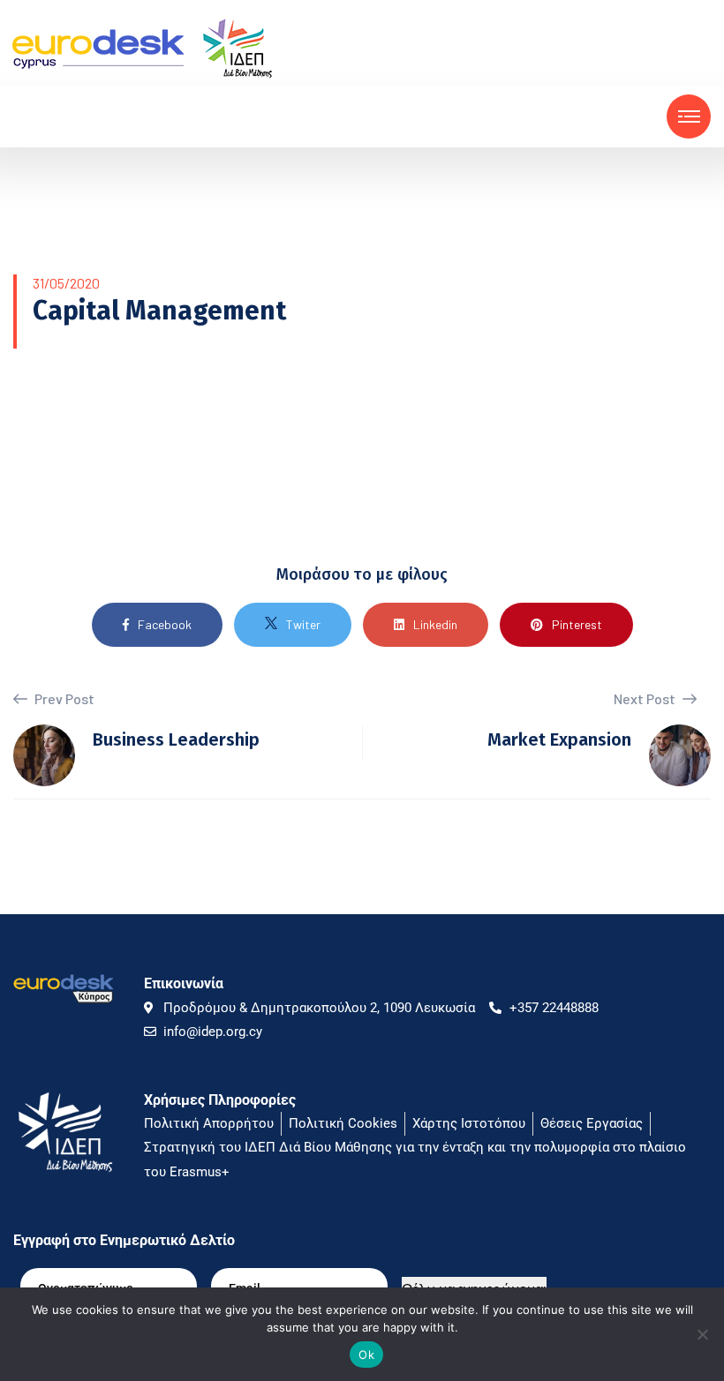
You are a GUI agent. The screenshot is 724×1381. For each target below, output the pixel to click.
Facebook (165, 624)
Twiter (303, 624)
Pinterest (577, 624)
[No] (702, 1334)
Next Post (646, 698)
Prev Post (63, 698)
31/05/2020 (66, 282)
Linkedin (435, 624)
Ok (366, 1354)
